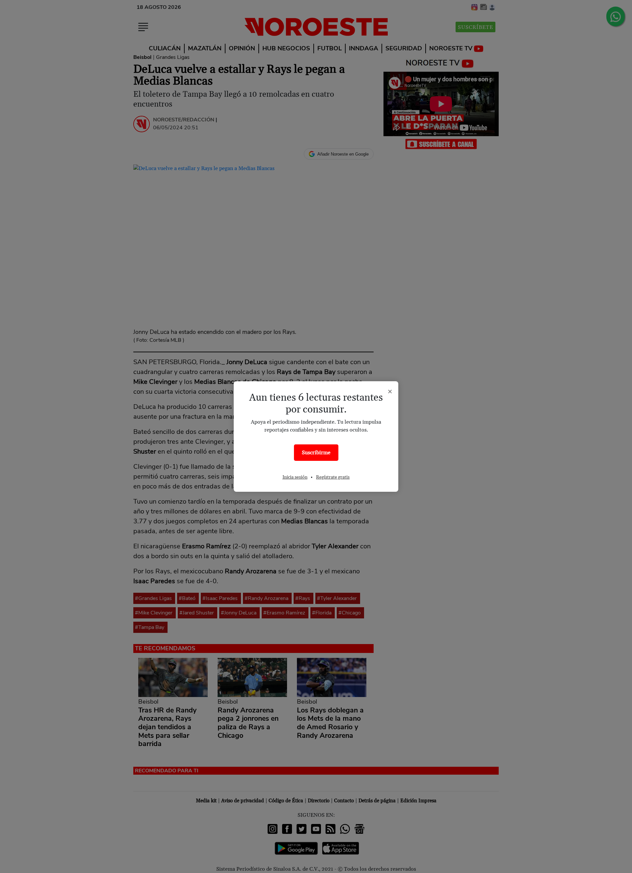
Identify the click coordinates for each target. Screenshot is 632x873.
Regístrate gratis (333, 477)
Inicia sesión (294, 477)
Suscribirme (316, 452)
